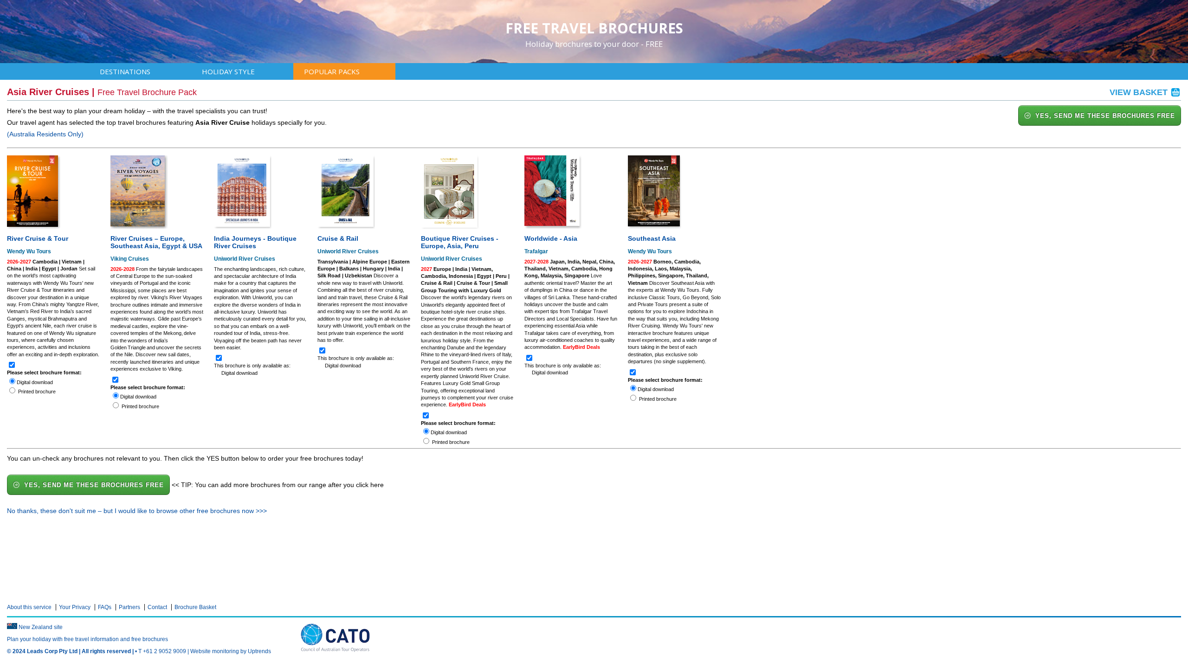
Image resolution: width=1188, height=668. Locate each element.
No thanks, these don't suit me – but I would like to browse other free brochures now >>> (137, 510)
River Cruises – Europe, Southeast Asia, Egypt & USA (156, 242)
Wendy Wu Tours (29, 251)
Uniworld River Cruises (244, 259)
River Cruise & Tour (37, 238)
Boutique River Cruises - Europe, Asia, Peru (459, 242)
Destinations (125, 71)
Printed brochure (37, 391)
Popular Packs (332, 71)
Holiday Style (228, 71)
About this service (29, 607)
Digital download (35, 382)
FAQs (104, 607)
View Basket (1140, 92)
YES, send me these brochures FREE (1105, 115)
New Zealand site (41, 627)
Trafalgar (536, 251)
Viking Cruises (129, 259)
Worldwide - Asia (550, 238)
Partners (129, 607)
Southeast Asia (652, 238)
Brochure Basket (195, 607)
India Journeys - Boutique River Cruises (255, 242)
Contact (157, 607)
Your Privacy (74, 607)
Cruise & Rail (337, 238)
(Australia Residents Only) (45, 134)
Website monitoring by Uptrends (230, 651)
